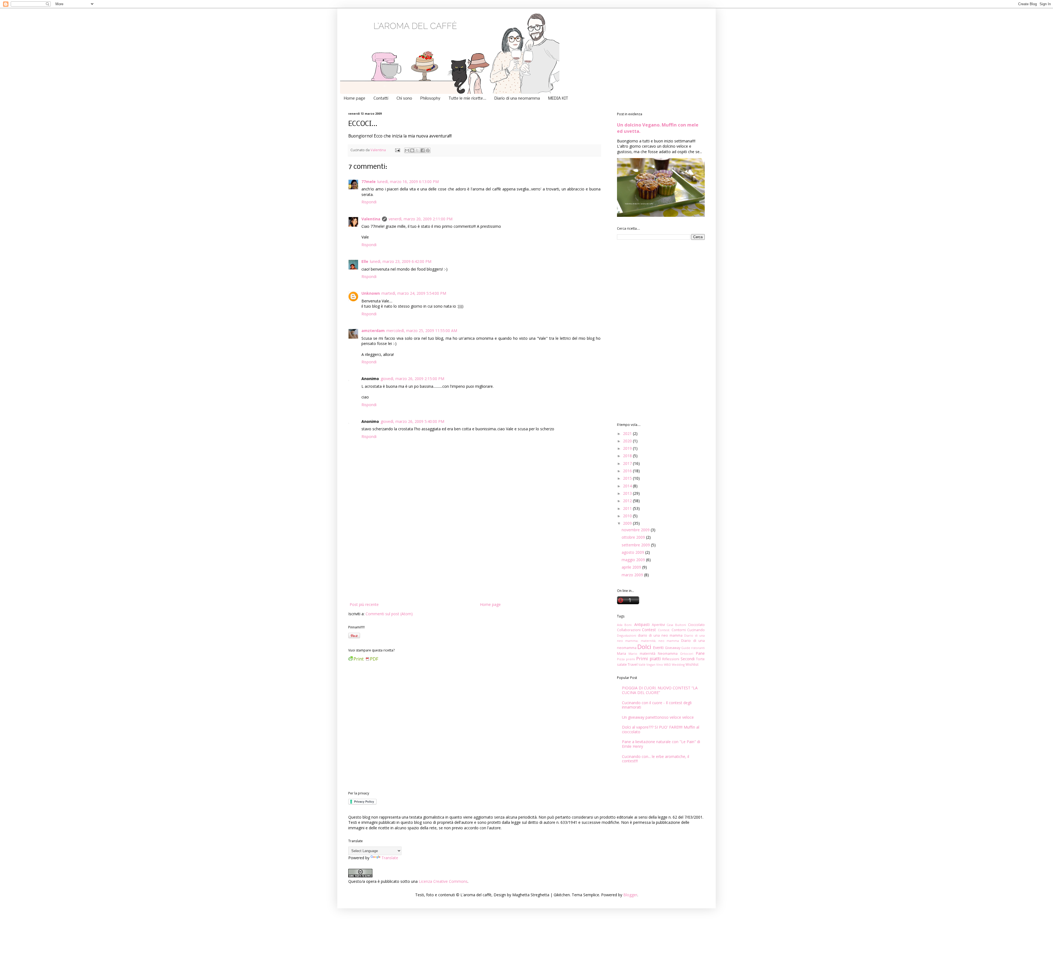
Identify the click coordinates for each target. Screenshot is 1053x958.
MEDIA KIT (558, 98)
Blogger (630, 894)
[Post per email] (397, 150)
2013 (628, 493)
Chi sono (404, 98)
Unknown (370, 293)
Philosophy (430, 98)
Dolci (644, 646)
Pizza (621, 659)
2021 (628, 433)
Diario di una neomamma (517, 98)
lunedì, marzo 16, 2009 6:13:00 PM (408, 181)
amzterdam (373, 330)
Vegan (650, 664)
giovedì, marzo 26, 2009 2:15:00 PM (412, 378)
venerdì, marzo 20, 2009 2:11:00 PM (420, 218)
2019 (628, 448)
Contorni (679, 630)
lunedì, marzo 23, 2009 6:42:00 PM (400, 261)
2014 (628, 485)
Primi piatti (648, 658)
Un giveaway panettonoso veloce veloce (658, 717)
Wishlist (692, 664)
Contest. (664, 630)
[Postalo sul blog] (412, 150)
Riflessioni (670, 659)
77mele (368, 181)
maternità (647, 653)
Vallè (642, 664)
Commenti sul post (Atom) (389, 613)
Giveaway (672, 647)
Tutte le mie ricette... (467, 98)
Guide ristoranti (693, 648)
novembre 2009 (636, 529)
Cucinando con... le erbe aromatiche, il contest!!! (655, 759)
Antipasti (642, 624)
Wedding (678, 664)
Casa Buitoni (676, 625)
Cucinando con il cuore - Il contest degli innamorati (657, 705)
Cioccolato (696, 624)
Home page (354, 98)
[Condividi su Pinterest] (428, 150)
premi (630, 659)
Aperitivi (658, 624)
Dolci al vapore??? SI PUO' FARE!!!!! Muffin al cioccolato (660, 729)
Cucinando (696, 630)
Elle (364, 261)
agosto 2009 (633, 552)
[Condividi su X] (417, 150)
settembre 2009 (636, 544)
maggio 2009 (634, 559)
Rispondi (369, 201)
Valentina (370, 218)
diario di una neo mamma (660, 635)
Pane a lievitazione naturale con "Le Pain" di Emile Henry (661, 744)
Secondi (688, 658)
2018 (628, 455)
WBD (667, 664)
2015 (628, 478)
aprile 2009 (632, 567)
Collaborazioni (629, 630)
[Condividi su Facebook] (422, 150)
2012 (628, 500)
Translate (389, 857)
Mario (633, 653)
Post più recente (364, 604)
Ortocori (686, 653)
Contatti (380, 98)
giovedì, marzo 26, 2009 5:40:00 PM (412, 421)
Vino (659, 664)
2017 (628, 463)
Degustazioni (626, 635)
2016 (628, 470)
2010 (628, 515)
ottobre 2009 (634, 537)
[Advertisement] (474, 560)
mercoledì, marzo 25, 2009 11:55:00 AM (421, 330)
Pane (700, 653)
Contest (649, 629)
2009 (628, 523)
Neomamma (668, 653)
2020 (628, 440)
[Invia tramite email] (407, 150)
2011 (628, 508)
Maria (621, 653)
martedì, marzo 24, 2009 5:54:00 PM (413, 293)
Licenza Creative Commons (443, 881)
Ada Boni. (624, 625)
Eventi (658, 647)
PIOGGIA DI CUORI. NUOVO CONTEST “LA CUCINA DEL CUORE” (660, 690)
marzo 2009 (633, 574)
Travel (633, 664)
